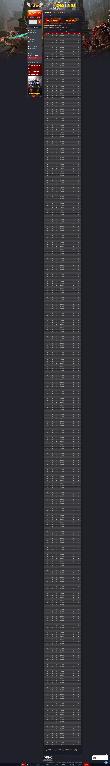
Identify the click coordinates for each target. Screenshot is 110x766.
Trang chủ (44, 14)
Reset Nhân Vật (32, 34)
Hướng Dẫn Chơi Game (33, 53)
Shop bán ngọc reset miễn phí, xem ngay (53, 25)
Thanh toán (80, 756)
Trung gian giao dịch (35, 68)
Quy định (72, 764)
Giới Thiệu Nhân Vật (33, 48)
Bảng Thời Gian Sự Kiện (33, 55)
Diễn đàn (79, 764)
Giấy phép (70, 756)
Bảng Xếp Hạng (32, 39)
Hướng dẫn (65, 764)
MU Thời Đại (34, 5)
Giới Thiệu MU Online (33, 46)
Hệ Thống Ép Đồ (32, 50)
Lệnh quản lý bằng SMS (33, 62)
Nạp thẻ (38, 17)
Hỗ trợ (35, 65)
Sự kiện (56, 764)
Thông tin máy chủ (35, 74)
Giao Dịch (31, 37)
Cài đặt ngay (35, 13)
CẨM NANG (35, 27)
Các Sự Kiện (31, 41)
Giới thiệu (66, 756)
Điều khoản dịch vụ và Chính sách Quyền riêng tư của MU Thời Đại (72, 762)
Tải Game (86, 764)
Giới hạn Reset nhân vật (33, 60)
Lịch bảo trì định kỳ (35, 71)
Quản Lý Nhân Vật (32, 32)
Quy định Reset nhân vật (33, 57)
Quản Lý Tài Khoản (32, 30)
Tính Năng (38, 764)
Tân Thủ (31, 764)
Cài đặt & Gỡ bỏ (75, 756)
